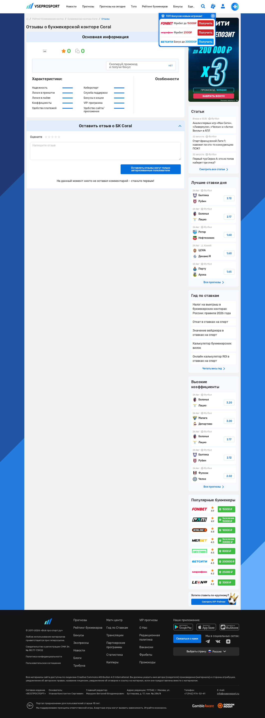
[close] (213, 16)
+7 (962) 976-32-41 (194, 693)
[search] (203, 6)
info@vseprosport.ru (228, 693)
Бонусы (178, 6)
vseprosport (43, 7)
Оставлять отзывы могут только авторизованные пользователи (150, 169)
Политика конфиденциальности (44, 656)
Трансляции (114, 635)
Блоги (77, 658)
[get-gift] (213, 6)
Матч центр (114, 620)
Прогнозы (88, 6)
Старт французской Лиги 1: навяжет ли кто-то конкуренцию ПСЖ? (213, 143)
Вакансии (146, 647)
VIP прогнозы (148, 620)
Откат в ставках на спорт (210, 322)
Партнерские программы (115, 645)
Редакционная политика (149, 637)
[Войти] (223, 6)
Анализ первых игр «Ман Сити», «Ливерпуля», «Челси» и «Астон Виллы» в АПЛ (213, 125)
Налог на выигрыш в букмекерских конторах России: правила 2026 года (212, 309)
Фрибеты (145, 654)
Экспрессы (81, 643)
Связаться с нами (187, 638)
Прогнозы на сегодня (112, 6)
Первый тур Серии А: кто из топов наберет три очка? (213, 159)
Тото (134, 6)
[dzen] (228, 641)
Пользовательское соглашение (43, 663)
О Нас (143, 627)
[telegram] (208, 641)
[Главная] (27, 19)
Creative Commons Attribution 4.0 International (103, 677)
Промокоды (147, 662)
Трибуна (79, 665)
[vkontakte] (218, 641)
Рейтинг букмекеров (155, 6)
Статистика (114, 654)
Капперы (112, 662)
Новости (71, 6)
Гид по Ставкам (117, 627)
